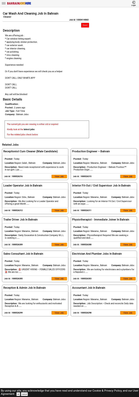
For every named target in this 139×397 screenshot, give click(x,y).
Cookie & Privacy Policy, (107, 390)
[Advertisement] (115, 76)
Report (85, 25)
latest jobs (29, 129)
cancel (24, 394)
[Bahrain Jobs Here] (19, 4)
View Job (59, 176)
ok (18, 394)
